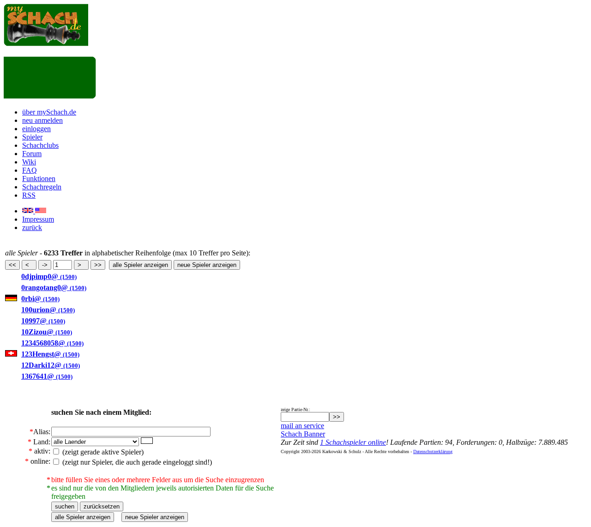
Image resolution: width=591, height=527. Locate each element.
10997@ (43, 321)
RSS (29, 195)
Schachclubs (40, 145)
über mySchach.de (49, 112)
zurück (32, 227)
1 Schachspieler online (353, 442)
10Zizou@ (46, 332)
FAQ (29, 170)
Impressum (38, 219)
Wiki (29, 162)
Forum (32, 153)
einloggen (36, 129)
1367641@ (46, 376)
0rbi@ (40, 299)
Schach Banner (303, 434)
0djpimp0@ (49, 276)
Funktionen (38, 178)
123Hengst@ (50, 354)
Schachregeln (41, 187)
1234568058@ (52, 343)
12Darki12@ (50, 365)
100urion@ (48, 310)
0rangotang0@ (53, 287)
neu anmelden (42, 120)
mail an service (302, 426)
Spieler (32, 137)
